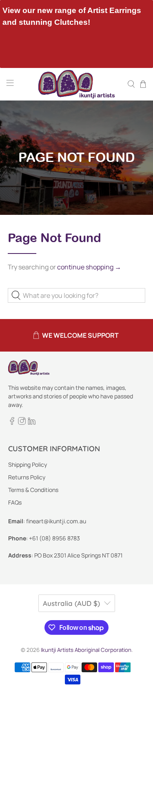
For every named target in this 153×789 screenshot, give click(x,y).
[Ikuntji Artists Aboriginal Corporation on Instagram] (22, 422)
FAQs (15, 502)
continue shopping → (89, 266)
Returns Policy (26, 477)
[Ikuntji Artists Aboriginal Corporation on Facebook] (12, 422)
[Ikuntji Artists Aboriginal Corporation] (76, 84)
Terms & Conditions (33, 490)
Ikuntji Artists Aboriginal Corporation (86, 649)
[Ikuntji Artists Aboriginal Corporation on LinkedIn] (31, 422)
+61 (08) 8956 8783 (54, 538)
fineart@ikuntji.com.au (56, 521)
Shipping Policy (27, 464)
